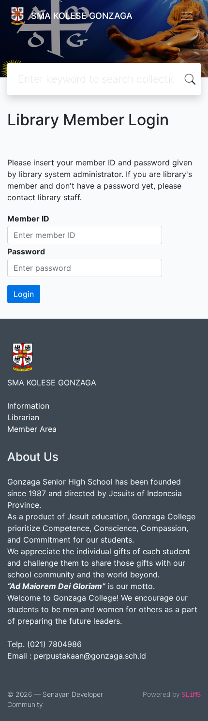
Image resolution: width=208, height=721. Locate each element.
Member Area (32, 429)
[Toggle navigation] (186, 16)
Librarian (23, 417)
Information (28, 406)
